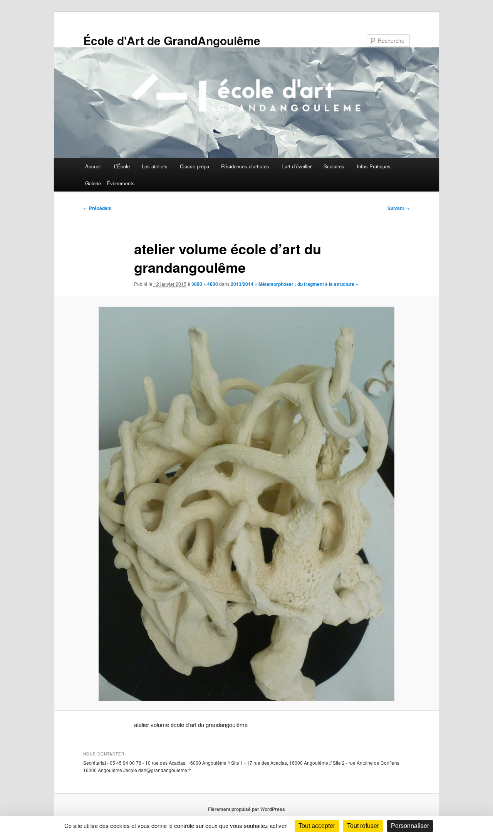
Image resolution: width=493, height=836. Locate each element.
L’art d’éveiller (297, 166)
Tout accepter (316, 826)
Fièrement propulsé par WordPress (246, 809)
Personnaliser (410, 826)
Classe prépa (194, 166)
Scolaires (334, 166)
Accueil (93, 166)
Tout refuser (363, 826)
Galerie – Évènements (110, 183)
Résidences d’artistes (245, 166)
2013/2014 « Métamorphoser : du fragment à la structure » (294, 283)
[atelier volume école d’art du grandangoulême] (246, 504)
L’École (122, 166)
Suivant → (398, 208)
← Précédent (97, 208)
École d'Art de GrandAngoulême (171, 40)
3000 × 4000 (204, 283)
